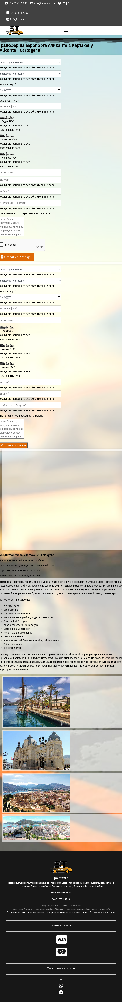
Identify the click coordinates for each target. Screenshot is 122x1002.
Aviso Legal (105, 909)
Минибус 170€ (9, 157)
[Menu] (66, 30)
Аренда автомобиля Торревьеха (82, 909)
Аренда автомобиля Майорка (49, 909)
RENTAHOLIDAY (98, 912)
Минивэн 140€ (9, 139)
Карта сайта (77, 905)
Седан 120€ (8, 121)
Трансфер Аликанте (48, 905)
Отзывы (64, 905)
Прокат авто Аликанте (22, 909)
